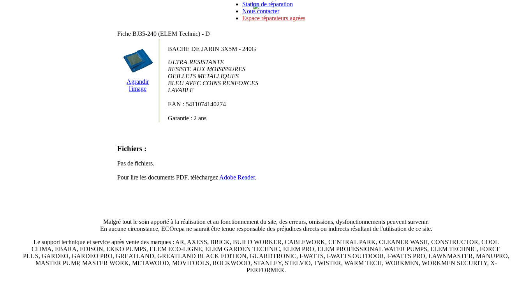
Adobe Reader (237, 177)
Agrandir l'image (138, 85)
